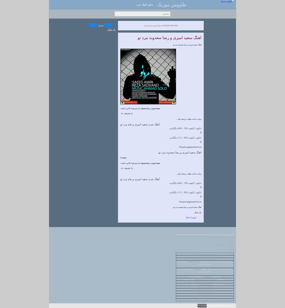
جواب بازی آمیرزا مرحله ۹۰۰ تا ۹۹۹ (205, 297)
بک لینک (197, 212)
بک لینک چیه (207, 277)
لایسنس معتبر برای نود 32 (204, 282)
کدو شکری (204, 300)
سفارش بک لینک (194, 262)
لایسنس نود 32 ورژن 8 (204, 287)
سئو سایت (197, 269)
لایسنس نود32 (229, 240)
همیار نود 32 (230, 247)
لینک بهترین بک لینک (206, 284)
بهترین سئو (230, 249)
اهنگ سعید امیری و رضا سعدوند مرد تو (169, 37)
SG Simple (202, 305)
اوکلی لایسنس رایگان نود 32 (224, 244)
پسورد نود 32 (229, 242)
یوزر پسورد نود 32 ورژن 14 (205, 259)
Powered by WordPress (217, 305)
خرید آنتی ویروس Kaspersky (205, 254)
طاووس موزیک (171, 4)
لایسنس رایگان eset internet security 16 (205, 290)
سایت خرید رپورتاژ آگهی (205, 292)
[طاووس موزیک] (227, 1)
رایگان (232, 251)
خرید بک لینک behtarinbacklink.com (222, 237)
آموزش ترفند (205, 256)
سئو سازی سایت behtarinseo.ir (205, 279)
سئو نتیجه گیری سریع (205, 295)
